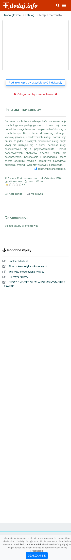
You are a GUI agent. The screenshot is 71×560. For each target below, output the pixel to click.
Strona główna (11, 15)
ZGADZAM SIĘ (37, 555)
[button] (57, 5)
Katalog (30, 15)
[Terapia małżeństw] (35, 45)
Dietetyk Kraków (18, 277)
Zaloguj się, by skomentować (21, 225)
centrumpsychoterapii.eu (51, 168)
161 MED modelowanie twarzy (26, 271)
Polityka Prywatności (30, 544)
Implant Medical (18, 261)
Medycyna (37, 193)
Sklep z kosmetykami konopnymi (27, 266)
